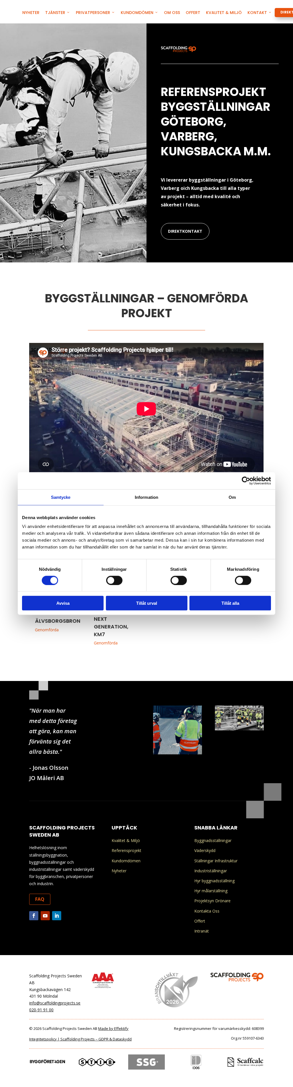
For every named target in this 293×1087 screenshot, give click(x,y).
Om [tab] (232, 497)
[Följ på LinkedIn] (56, 915)
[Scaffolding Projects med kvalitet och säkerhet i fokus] (177, 753)
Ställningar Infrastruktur (215, 860)
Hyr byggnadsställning (214, 880)
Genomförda (47, 629)
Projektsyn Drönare (212, 900)
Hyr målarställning (210, 890)
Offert (193, 12)
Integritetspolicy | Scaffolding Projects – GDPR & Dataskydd (80, 1039)
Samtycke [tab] (61, 497)
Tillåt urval (146, 603)
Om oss (172, 12)
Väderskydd (204, 850)
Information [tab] (146, 497)
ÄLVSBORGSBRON (57, 620)
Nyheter (30, 12)
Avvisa (63, 603)
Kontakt (257, 12)
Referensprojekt (126, 850)
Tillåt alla (230, 603)
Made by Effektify (113, 1028)
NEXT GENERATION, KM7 (111, 626)
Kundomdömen (137, 12)
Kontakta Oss (206, 911)
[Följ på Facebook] (33, 915)
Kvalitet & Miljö (224, 12)
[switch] (114, 580)
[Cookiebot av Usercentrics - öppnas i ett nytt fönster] (246, 480)
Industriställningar (210, 870)
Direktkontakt (185, 231)
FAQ (39, 899)
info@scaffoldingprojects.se (54, 1003)
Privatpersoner (93, 12)
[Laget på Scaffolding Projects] (239, 729)
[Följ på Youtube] (45, 915)
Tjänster (55, 12)
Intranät (201, 931)
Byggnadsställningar (212, 840)
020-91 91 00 (41, 1009)
